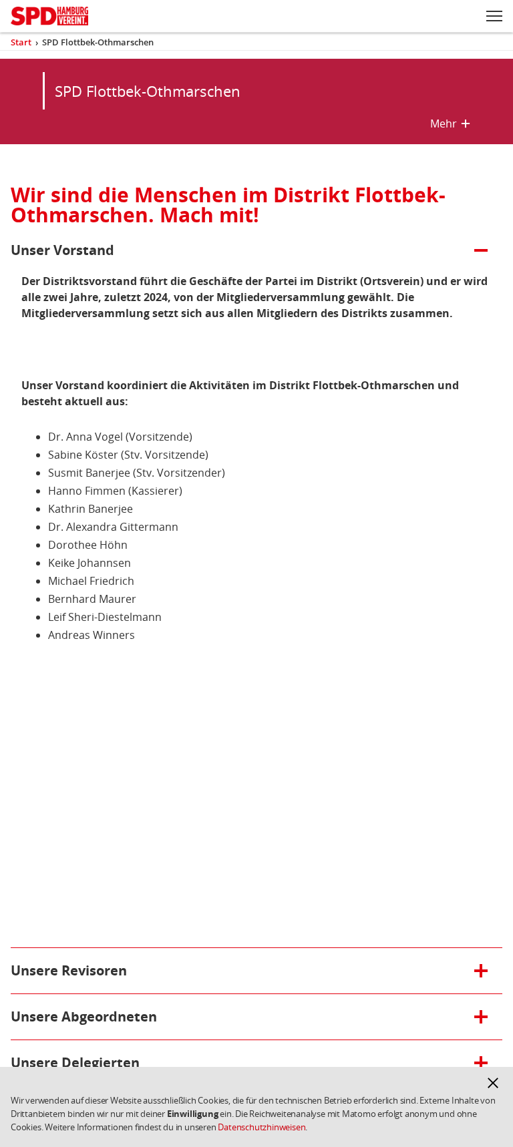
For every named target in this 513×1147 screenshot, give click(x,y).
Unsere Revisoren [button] (71, 970)
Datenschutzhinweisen (261, 1127)
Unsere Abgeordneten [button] (84, 1016)
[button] (493, 1083)
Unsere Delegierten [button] (75, 1063)
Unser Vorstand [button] (71, 250)
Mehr (450, 123)
